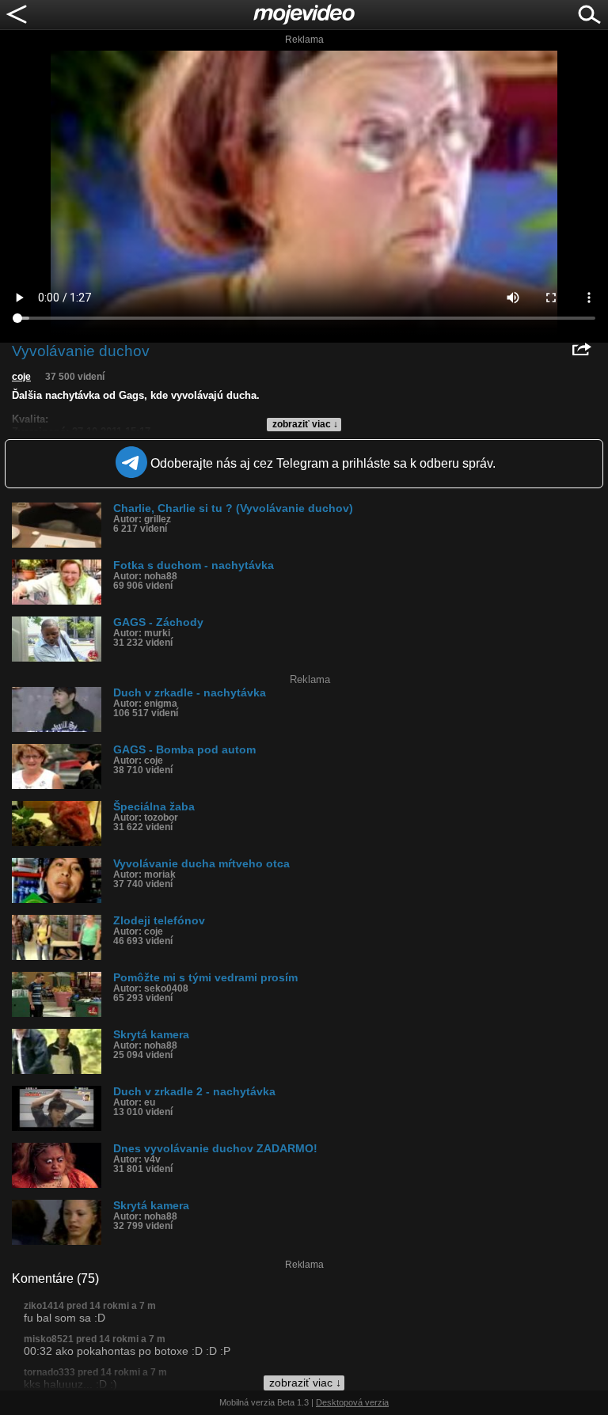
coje (21, 376)
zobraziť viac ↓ (305, 424)
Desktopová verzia (352, 1402)
